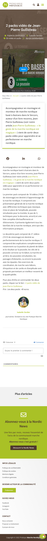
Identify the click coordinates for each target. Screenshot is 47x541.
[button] (34, 5)
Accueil (16, 96)
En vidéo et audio (13, 38)
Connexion (39, 342)
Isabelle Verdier (23, 312)
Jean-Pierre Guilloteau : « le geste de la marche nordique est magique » (23, 129)
